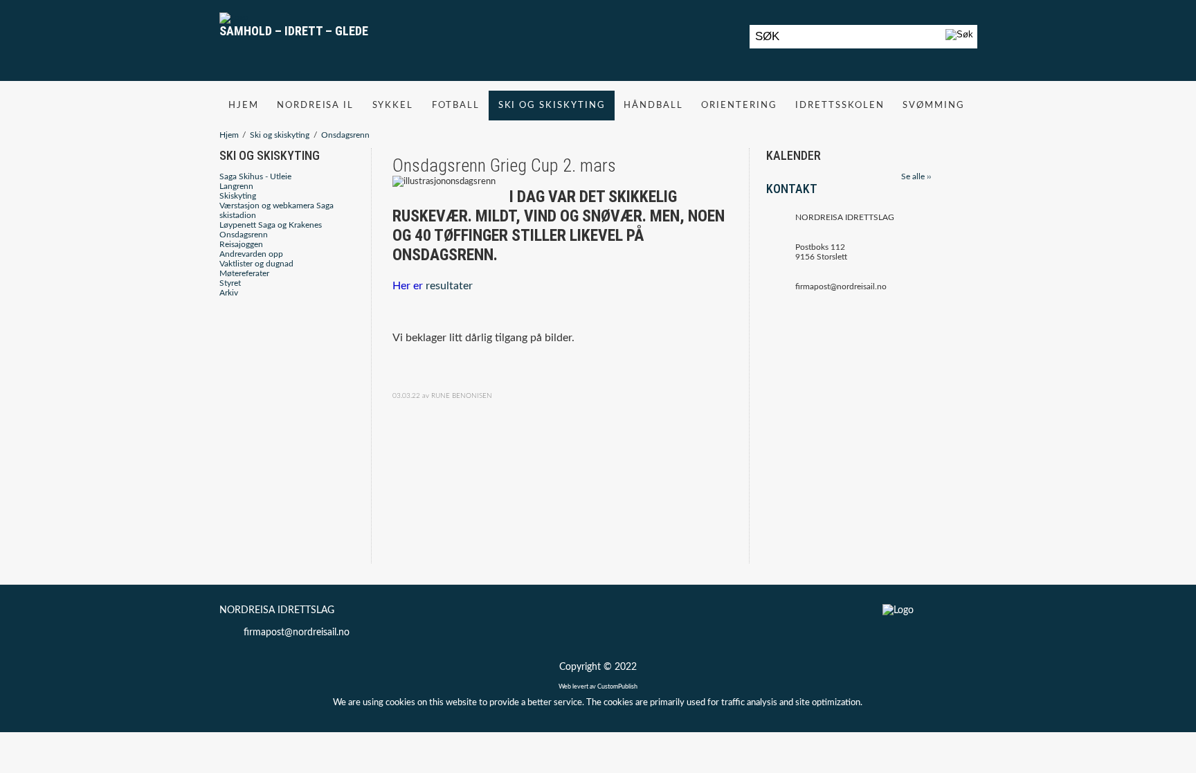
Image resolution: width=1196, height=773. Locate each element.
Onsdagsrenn (345, 135)
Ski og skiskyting (552, 105)
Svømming (934, 105)
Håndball (653, 105)
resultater (449, 285)
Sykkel (393, 105)
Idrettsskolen (840, 105)
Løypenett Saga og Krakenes (270, 225)
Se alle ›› (916, 176)
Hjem (243, 105)
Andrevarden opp (251, 254)
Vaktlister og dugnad (256, 264)
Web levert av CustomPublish (598, 687)
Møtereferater (244, 273)
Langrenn (236, 186)
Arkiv (228, 293)
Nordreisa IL (315, 105)
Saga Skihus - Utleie (255, 176)
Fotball (456, 105)
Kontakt (791, 188)
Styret (230, 283)
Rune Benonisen (461, 395)
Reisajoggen (241, 244)
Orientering (739, 105)
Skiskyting (237, 196)
